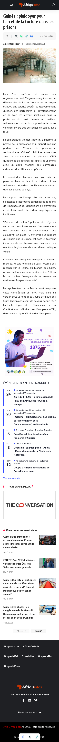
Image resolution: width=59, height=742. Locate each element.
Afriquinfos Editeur (11, 44)
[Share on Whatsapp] (21, 36)
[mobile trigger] (6, 5)
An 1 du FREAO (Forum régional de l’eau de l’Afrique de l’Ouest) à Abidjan (33, 400)
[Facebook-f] (23, 700)
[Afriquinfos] (29, 4)
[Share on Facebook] (11, 36)
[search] (53, 5)
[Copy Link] (26, 36)
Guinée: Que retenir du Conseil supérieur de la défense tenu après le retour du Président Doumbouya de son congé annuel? (19, 587)
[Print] (31, 36)
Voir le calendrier (12, 478)
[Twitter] (35, 700)
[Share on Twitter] (16, 36)
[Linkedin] (29, 700)
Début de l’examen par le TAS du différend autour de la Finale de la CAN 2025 (32, 451)
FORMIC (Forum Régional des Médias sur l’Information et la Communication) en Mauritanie (35, 420)
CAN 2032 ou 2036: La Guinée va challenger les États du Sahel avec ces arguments (19, 563)
